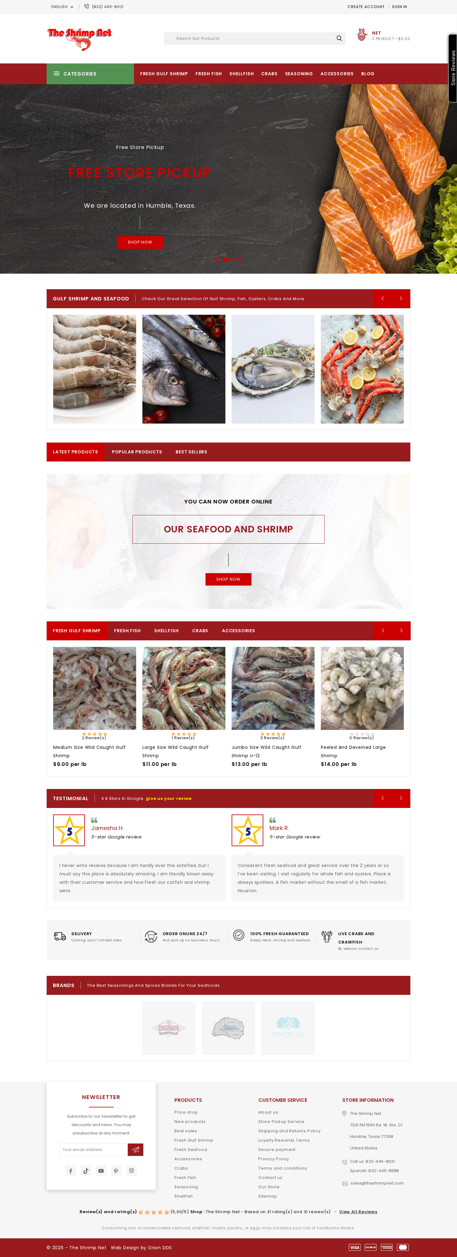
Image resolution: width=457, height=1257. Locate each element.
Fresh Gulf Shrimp (164, 74)
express (387, 1247)
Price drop (186, 1112)
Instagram (131, 1170)
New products (190, 1122)
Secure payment (277, 1150)
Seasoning (299, 74)
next (401, 298)
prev (382, 298)
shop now (228, 579)
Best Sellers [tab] (191, 452)
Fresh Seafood (190, 1150)
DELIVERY (82, 934)
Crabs (269, 74)
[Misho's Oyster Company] (228, 1028)
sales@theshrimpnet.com (377, 1183)
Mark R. (279, 828)
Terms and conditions (282, 1168)
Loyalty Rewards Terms (284, 1140)
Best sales (185, 1131)
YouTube (101, 1170)
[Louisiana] (168, 1028)
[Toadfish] (288, 1028)
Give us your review (169, 798)
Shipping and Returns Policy (289, 1131)
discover (370, 1247)
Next (416, 178)
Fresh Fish (209, 74)
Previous (40, 178)
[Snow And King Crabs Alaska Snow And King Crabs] (362, 369)
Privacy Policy (273, 1159)
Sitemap (267, 1196)
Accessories (337, 74)
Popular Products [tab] (137, 452)
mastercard (403, 1247)
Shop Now (140, 242)
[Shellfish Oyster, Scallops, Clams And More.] (273, 369)
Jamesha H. (107, 828)
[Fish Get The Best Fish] (183, 369)
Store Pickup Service (281, 1122)
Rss (86, 1170)
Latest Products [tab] (75, 452)
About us (268, 1112)
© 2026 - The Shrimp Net (76, 1248)
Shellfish (241, 74)
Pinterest (116, 1170)
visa (355, 1247)
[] (339, 38)
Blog (368, 74)
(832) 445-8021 (108, 6)
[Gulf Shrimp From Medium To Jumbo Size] (94, 369)
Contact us (270, 1177)
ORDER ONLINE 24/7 (185, 934)
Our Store (269, 1187)
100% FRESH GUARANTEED (279, 934)
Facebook (70, 1170)
